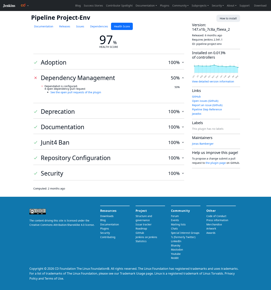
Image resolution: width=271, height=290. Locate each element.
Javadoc (197, 113)
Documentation (43, 26)
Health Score (122, 26)
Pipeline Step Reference (207, 109)
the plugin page (216, 163)
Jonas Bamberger (203, 143)
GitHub (196, 96)
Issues (80, 26)
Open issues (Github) (205, 101)
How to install (228, 18)
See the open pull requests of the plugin (75, 92)
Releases (64, 26)
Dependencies (99, 26)
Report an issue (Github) (207, 105)
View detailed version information (213, 81)
